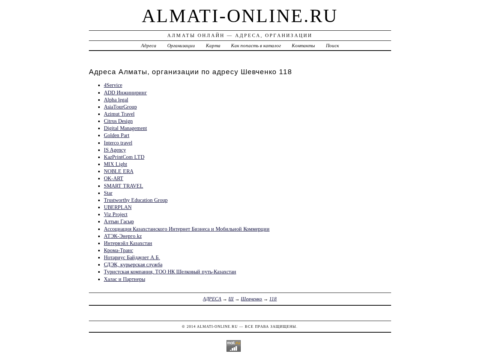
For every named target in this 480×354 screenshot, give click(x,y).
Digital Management (125, 128)
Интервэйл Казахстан (128, 243)
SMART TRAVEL (123, 186)
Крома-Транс (118, 250)
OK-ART (113, 178)
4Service (113, 85)
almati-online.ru (240, 15)
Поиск (332, 45)
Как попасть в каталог (256, 45)
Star (108, 193)
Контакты (303, 45)
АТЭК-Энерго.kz (123, 236)
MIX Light (115, 164)
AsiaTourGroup (120, 107)
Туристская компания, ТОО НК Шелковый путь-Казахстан (170, 272)
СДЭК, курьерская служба (133, 264)
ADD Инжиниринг (125, 93)
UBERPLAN (118, 207)
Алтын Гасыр (119, 221)
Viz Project (116, 214)
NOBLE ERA (119, 171)
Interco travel (118, 143)
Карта (213, 45)
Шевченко (251, 299)
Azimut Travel (119, 114)
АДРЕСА (212, 299)
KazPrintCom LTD (124, 157)
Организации (181, 45)
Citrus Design (118, 121)
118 (273, 299)
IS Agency (115, 150)
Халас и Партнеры (124, 279)
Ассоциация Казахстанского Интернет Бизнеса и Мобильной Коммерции (187, 229)
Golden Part (116, 135)
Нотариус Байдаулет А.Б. (132, 257)
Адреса (148, 45)
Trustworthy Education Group (136, 200)
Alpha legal (116, 100)
